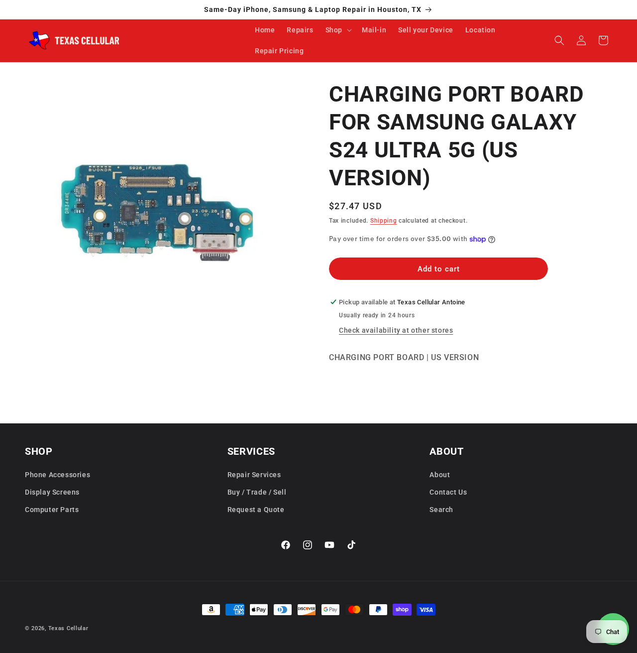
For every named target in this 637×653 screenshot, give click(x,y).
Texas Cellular (68, 628)
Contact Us (448, 492)
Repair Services (254, 475)
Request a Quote (256, 510)
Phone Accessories (57, 475)
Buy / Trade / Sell (257, 492)
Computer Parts (52, 510)
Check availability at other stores (396, 330)
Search (441, 510)
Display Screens (52, 492)
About (439, 475)
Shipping (383, 220)
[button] (337, 29)
